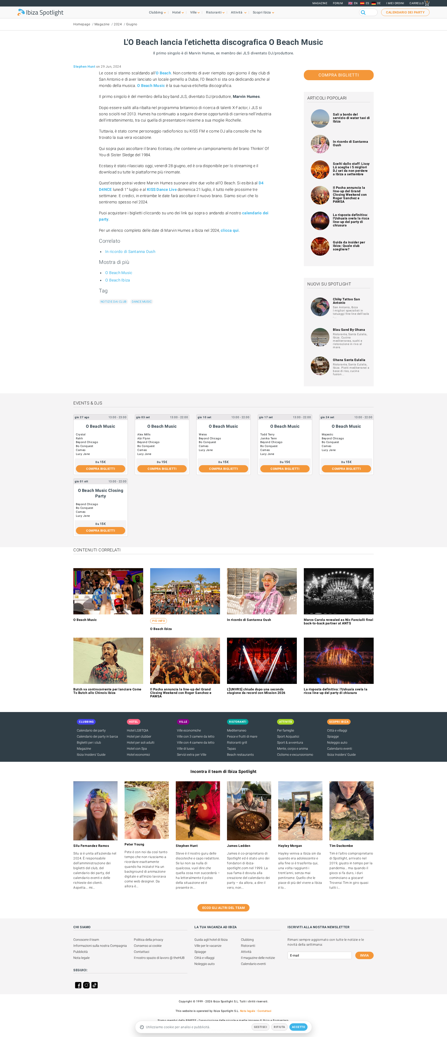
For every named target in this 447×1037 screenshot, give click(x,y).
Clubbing (247, 939)
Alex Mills (143, 434)
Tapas (231, 748)
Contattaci (141, 952)
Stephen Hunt (84, 66)
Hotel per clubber (139, 736)
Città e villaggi (337, 730)
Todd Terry (267, 434)
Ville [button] (193, 12)
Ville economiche (189, 730)
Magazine (319, 3)
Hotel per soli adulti (140, 742)
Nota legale (81, 958)
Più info (158, 621)
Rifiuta (279, 1027)
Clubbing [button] (156, 12)
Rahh (79, 438)
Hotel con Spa (137, 748)
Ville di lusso (185, 748)
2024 (118, 24)
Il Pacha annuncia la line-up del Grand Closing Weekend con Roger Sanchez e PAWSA (350, 194)
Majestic (327, 434)
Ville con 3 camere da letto (195, 736)
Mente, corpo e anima (292, 748)
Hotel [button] (176, 12)
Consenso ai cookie (148, 946)
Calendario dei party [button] (405, 12)
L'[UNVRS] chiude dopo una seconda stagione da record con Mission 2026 (256, 691)
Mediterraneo (236, 730)
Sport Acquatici (288, 736)
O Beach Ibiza (117, 280)
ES (367, 3)
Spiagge (333, 736)
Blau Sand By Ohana (349, 329)
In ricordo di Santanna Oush (130, 251)
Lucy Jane (83, 454)
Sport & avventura (290, 742)
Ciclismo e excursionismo (295, 754)
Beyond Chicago (87, 442)
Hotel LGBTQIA (137, 730)
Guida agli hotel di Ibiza (211, 939)
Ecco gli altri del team (223, 908)
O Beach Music (118, 272)
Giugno (131, 24)
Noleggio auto (337, 742)
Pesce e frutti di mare (242, 736)
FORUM (338, 3)
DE (379, 3)
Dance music (142, 301)
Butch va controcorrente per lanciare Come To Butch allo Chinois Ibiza (107, 691)
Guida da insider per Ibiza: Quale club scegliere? (349, 245)
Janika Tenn (268, 438)
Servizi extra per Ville (191, 754)
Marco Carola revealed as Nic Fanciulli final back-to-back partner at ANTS (338, 621)
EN (356, 3)
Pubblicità (80, 952)
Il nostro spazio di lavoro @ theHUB (159, 958)
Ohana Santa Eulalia (349, 360)
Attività (246, 952)
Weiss (203, 434)
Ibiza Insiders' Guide (91, 754)
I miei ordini (395, 3)
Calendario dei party (91, 730)
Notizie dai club (113, 301)
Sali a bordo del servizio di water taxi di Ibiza (351, 118)
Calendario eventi (339, 748)
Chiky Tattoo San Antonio (346, 301)
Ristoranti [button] (213, 12)
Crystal (81, 434)
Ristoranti (248, 946)
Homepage (81, 24)
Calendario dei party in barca (97, 736)
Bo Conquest (84, 446)
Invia (364, 955)
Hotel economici (138, 754)
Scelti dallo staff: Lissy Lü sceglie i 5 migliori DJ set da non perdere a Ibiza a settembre (351, 169)
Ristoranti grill (237, 742)
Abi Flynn (143, 438)
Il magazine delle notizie (258, 958)
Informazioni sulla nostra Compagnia (100, 946)
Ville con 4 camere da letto (195, 742)
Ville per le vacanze (207, 946)
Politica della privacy (148, 939)
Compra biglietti (338, 75)
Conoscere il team (86, 939)
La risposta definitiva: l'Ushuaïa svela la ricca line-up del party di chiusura (351, 220)
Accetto (298, 1027)
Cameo (81, 450)
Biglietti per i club (89, 742)
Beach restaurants (240, 754)
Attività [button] (237, 12)
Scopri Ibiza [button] (262, 12)
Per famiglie (285, 730)
